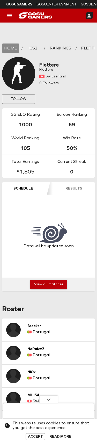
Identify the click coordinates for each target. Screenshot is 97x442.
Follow (18, 99)
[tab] (23, 188)
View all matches (48, 284)
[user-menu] (89, 15)
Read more (60, 436)
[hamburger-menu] (9, 15)
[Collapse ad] (48, 399)
